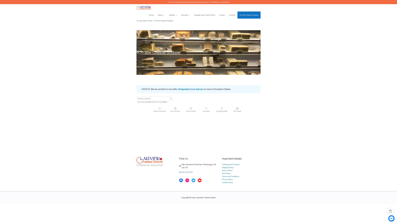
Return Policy (227, 170)
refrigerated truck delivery (190, 89)
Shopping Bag (221, 111)
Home (149, 21)
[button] (390, 211)
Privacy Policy (227, 179)
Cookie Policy (227, 182)
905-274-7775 (187, 172)
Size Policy (226, 173)
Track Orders (191, 111)
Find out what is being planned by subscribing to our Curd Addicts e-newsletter (198, 2)
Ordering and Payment (231, 164)
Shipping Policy (228, 167)
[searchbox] (154, 98)
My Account (175, 111)
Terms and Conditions (230, 176)
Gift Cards (237, 111)
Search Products (159, 111)
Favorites (206, 111)
